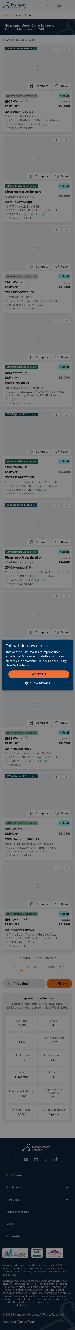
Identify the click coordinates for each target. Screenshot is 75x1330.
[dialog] (37, 665)
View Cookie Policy (17, 665)
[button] (37, 683)
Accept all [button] (38, 674)
